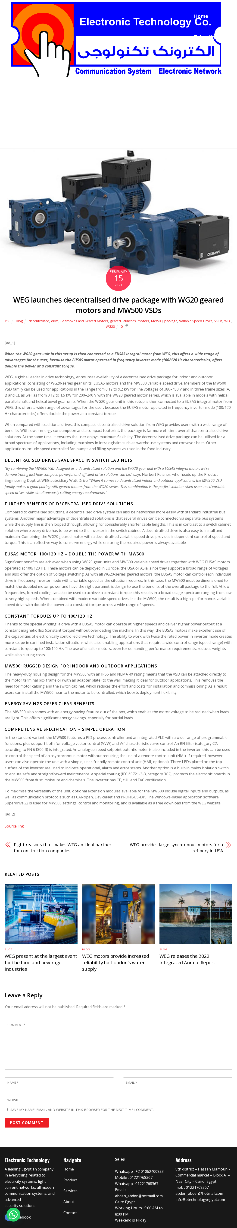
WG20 (110, 326)
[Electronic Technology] (117, 81)
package (170, 321)
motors (143, 321)
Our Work (205, 79)
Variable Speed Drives (195, 321)
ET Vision (204, 58)
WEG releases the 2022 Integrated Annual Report (187, 959)
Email (131, 1082)
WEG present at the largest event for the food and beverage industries (41, 962)
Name (13, 1082)
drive (55, 321)
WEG (227, 321)
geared (115, 321)
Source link (14, 826)
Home (201, 16)
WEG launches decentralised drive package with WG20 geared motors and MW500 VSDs (118, 305)
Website (13, 1100)
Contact (203, 141)
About (201, 120)
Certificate (207, 100)
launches (129, 321)
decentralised (39, 321)
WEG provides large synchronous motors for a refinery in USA (176, 847)
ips (7, 321)
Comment (16, 1025)
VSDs (218, 321)
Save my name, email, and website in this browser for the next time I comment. (82, 1109)
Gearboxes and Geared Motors (84, 321)
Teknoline (206, 37)
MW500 (156, 321)
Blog (19, 321)
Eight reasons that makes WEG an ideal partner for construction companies (62, 847)
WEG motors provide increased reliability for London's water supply (115, 962)
